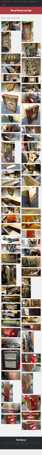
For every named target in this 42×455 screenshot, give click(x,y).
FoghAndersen (6, 1)
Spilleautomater (24, 1)
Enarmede (15, 1)
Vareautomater (32, 1)
